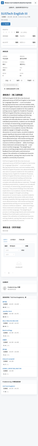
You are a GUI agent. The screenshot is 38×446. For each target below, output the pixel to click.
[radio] (4, 32)
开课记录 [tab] (21, 240)
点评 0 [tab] (5, 240)
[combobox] (15, 246)
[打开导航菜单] (35, 2)
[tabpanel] (19, 258)
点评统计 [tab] (13, 240)
